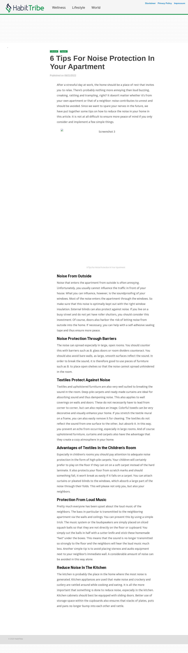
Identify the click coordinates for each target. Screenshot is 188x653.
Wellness (59, 7)
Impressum (179, 3)
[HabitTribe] (25, 12)
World (96, 7)
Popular (64, 51)
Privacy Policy (165, 3)
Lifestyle (78, 7)
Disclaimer (150, 3)
